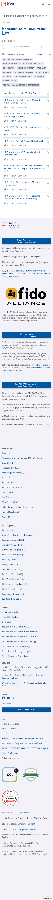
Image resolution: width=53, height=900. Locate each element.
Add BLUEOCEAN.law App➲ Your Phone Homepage (26, 385)
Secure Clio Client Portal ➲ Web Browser (19, 631)
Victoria (7, 72)
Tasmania (41, 67)
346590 (32, 824)
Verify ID (6, 517)
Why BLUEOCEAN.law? (12, 487)
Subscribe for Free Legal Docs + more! (18, 507)
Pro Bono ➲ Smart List (11, 599)
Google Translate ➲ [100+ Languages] (17, 535)
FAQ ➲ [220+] (8, 530)
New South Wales (11, 63)
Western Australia (23, 72)
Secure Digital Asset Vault (13, 512)
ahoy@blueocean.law (10, 612)
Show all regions (44, 54)
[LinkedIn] (3, 697)
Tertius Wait (39, 365)
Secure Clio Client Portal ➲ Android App (19, 641)
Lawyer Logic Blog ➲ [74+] (13, 550)
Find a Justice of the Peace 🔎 (14, 584)
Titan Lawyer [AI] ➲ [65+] (13, 545)
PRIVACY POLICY (10, 728)
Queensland (9, 67)
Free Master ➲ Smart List (13, 594)
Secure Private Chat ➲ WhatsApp (16, 646)
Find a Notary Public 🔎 (12, 589)
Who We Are (7, 482)
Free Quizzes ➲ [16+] (11, 564)
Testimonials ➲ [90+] (11, 468)
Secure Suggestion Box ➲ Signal (15, 656)
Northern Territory (33, 63)
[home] (7, 4)
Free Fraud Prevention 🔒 (13, 579)
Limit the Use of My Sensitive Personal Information (23, 743)
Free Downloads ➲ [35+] (12, 554)
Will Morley (24, 812)
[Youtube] (8, 697)
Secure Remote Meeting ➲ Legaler (16, 651)
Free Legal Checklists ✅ (12, 574)
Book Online (7, 622)
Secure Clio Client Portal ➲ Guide (16, 627)
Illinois (7, 76)
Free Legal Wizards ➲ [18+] (13, 559)
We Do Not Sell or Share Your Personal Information (24, 738)
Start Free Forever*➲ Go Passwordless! (26, 241)
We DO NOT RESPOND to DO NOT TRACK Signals (25, 748)
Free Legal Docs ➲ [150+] (13, 540)
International (10, 80)
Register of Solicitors (28, 829)
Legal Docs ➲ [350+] (10, 463)
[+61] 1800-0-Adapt (10, 617)
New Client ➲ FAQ (10, 502)
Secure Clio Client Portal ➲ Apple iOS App (20, 636)
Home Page (7, 453)
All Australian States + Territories (21, 84)
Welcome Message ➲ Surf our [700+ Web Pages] (22, 458)
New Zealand (42, 72)
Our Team (6, 497)
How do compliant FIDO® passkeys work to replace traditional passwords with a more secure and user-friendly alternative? (26, 274)
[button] (49, 4)
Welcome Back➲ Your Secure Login (26, 335)
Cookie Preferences (10, 753)
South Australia (26, 67)
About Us (6, 477)
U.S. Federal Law (22, 76)
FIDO (12, 251)
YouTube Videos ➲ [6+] (12, 569)
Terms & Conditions (10, 724)
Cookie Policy (7, 733)
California (39, 76)
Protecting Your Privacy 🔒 (13, 473)
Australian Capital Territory (17, 59)
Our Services (7, 492)
